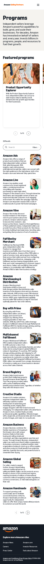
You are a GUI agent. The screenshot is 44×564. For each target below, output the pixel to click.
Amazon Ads (10, 155)
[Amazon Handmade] (35, 492)
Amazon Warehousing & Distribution (12, 279)
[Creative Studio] (35, 398)
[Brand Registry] (35, 375)
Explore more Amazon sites (16, 537)
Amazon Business (13, 424)
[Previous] (15, 133)
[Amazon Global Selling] (35, 463)
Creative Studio (12, 394)
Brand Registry (12, 372)
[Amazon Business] (35, 428)
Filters (35, 147)
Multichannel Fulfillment (10, 336)
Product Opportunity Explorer (18, 89)
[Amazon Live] (35, 183)
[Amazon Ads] (35, 159)
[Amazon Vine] (35, 214)
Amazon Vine (11, 210)
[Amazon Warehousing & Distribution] (35, 280)
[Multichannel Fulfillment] (35, 338)
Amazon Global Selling (12, 460)
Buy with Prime (12, 308)
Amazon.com (7, 558)
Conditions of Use (17, 558)
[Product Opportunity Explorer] (21, 73)
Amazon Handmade (14, 488)
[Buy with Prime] (35, 312)
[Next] (28, 133)
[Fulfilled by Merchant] (35, 242)
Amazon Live (10, 180)
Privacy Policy (27, 558)
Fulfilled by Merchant (9, 240)
